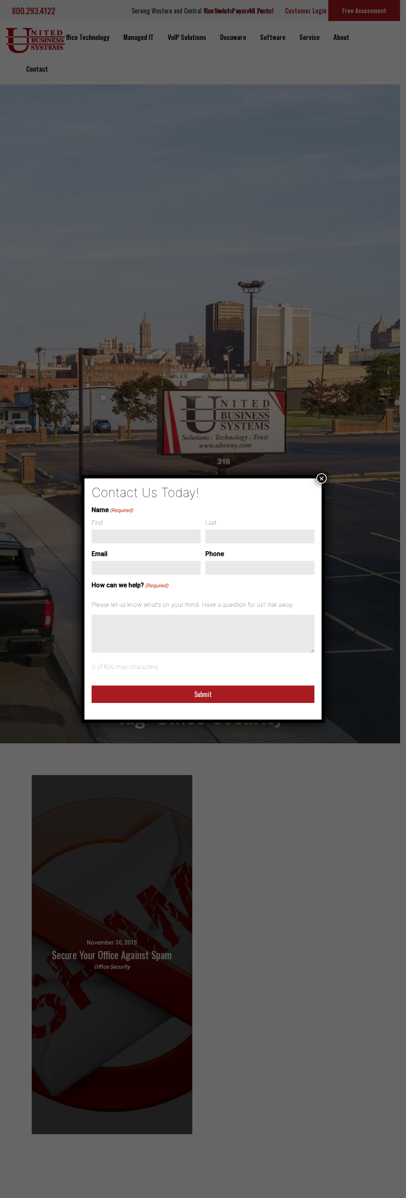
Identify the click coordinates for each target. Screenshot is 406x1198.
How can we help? (130, 585)
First (97, 522)
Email (99, 554)
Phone (214, 554)
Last (210, 522)
